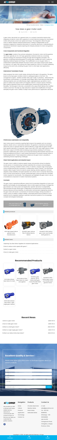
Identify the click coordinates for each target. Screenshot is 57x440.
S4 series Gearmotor (33, 406)
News (41, 25)
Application (21, 413)
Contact (48, 438)
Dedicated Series (32, 413)
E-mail (29, 438)
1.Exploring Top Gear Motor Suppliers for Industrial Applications (20, 243)
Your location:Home (33, 25)
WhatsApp (10, 438)
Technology (21, 415)
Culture (20, 408)
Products (20, 410)
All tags (41, 435)
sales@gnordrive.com (47, 408)
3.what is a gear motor (9, 249)
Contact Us (21, 417)
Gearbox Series (32, 408)
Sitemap (36, 435)
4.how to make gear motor (10, 252)
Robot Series (31, 410)
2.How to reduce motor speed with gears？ (15, 246)
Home (19, 406)
